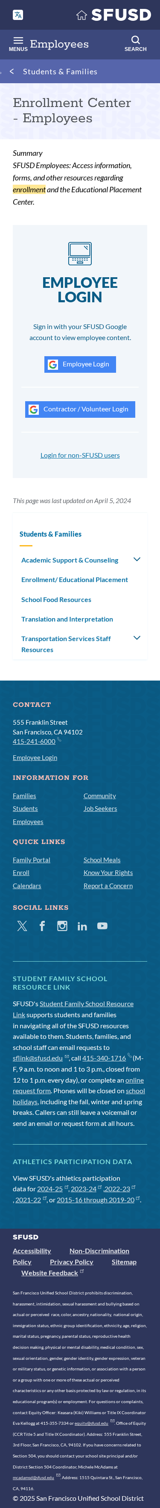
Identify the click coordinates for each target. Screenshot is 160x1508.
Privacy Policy (71, 1262)
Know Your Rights (108, 872)
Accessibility (32, 1250)
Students (25, 808)
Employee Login (85, 364)
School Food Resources (56, 599)
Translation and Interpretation (67, 619)
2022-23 (117, 1188)
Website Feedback (49, 1273)
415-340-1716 (104, 1058)
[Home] (113, 16)
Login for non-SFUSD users (80, 455)
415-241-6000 (34, 741)
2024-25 (50, 1188)
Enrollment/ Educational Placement (74, 579)
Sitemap (124, 1262)
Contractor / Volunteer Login (85, 409)
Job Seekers (100, 808)
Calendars (27, 885)
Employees (28, 821)
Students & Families (60, 71)
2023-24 (83, 1188)
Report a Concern (108, 885)
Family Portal (31, 860)
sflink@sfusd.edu (38, 1058)
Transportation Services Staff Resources (66, 643)
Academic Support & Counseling (69, 560)
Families (24, 795)
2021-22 (28, 1200)
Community (100, 795)
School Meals (102, 860)
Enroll (21, 872)
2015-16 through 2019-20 (95, 1200)
